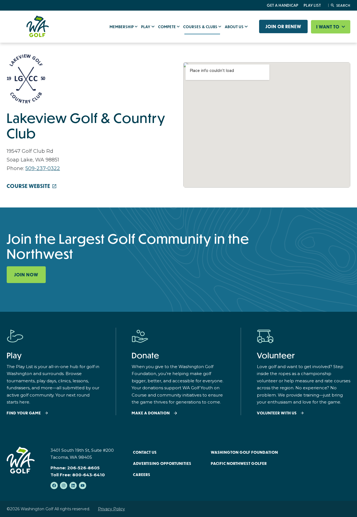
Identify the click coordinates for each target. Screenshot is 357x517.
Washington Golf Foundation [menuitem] (244, 452)
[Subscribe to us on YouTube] (82, 485)
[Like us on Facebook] (54, 485)
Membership (122, 26)
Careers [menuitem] (141, 474)
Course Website (28, 186)
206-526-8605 (83, 467)
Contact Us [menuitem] (145, 452)
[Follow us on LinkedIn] (73, 485)
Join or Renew (283, 26)
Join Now (26, 275)
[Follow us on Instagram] (63, 485)
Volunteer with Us (277, 413)
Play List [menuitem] (312, 5)
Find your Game (24, 413)
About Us (235, 26)
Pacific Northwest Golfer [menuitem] (239, 463)
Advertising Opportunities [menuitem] (162, 463)
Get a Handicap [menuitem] (282, 5)
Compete (167, 26)
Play (146, 26)
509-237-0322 (42, 168)
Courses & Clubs (200, 26)
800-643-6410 (88, 474)
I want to (328, 27)
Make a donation (151, 413)
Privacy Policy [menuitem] (111, 508)
